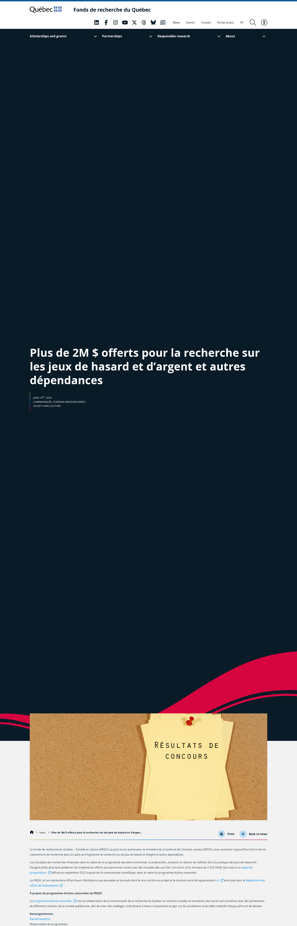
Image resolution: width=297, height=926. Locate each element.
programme (53, 901)
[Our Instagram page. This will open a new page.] (115, 22)
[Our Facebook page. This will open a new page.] (106, 22)
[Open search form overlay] (253, 22)
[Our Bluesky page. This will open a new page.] (153, 22)
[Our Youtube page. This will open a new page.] (125, 22)
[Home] (32, 832)
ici (217, 880)
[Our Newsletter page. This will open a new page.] (162, 22)
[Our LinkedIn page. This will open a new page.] (96, 22)
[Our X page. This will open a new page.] (134, 22)
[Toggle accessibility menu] (264, 22)
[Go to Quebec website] (46, 10)
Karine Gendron (40, 919)
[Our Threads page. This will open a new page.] (143, 22)
